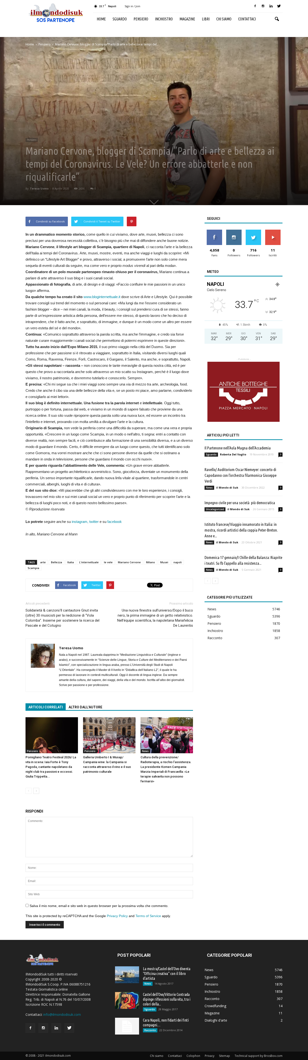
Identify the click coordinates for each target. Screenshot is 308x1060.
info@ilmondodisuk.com (62, 1014)
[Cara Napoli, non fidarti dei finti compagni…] (127, 1026)
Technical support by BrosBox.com (258, 1056)
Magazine (187, 19)
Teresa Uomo (39, 188)
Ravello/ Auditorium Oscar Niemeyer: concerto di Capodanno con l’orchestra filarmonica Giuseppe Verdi (240, 475)
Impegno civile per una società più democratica (240, 502)
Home (101, 19)
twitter (94, 522)
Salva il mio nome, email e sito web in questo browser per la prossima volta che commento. (99, 906)
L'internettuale (89, 562)
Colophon (193, 1056)
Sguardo (120, 19)
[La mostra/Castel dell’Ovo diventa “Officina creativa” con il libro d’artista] (127, 974)
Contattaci (247, 19)
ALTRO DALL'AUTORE (85, 707)
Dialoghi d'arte (216, 1020)
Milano (150, 562)
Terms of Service (148, 916)
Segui (234, 231)
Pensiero (141, 19)
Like (214, 231)
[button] (276, 19)
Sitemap (224, 1056)
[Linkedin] (271, 6)
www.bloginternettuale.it (101, 297)
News (145, 751)
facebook (114, 522)
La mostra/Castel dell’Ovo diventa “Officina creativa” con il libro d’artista (166, 973)
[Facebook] (255, 6)
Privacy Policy (117, 916)
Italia (70, 562)
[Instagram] (263, 6)
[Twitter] (278, 6)
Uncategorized (215, 509)
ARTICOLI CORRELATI (45, 707)
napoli (177, 562)
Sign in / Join (132, 6)
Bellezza (56, 562)
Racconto (214, 638)
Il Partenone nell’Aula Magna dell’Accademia (238, 448)
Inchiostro (164, 19)
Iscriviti (272, 231)
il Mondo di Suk (227, 487)
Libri (206, 19)
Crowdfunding (215, 1006)
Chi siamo (223, 19)
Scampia (33, 568)
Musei (164, 562)
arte (43, 562)
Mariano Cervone (129, 562)
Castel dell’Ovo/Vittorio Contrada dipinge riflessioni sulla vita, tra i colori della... (166, 999)
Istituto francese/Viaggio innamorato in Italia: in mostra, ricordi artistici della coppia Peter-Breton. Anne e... (241, 530)
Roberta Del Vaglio (233, 454)
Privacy (209, 1056)
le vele (108, 562)
